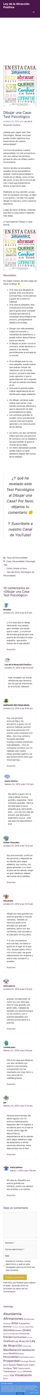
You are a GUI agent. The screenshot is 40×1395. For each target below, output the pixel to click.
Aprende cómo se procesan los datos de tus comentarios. (15, 1288)
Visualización (23, 1375)
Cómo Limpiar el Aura (17, 568)
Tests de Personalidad (17, 558)
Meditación (28, 1349)
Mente (5, 1353)
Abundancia (12, 1314)
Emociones (24, 1333)
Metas (21, 1353)
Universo (27, 1371)
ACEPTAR (20, 1393)
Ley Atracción (21, 1341)
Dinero (27, 1330)
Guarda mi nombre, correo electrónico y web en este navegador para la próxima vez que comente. (20, 1265)
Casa (9, 561)
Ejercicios (6, 1334)
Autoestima (24, 1323)
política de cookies (28, 1390)
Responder (11, 649)
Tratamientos (9, 1371)
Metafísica (14, 1353)
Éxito (5, 1378)
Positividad (23, 1357)
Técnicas (19, 1371)
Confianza (15, 1327)
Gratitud (8, 1341)
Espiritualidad (19, 1337)
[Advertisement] (20, 39)
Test (5, 565)
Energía (7, 1337)
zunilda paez (9, 1047)
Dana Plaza (29, 1327)
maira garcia (9, 986)
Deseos (18, 1330)
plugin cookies (34, 1392)
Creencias (22, 1327)
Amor (14, 1323)
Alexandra (8, 901)
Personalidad (18, 561)
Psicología (30, 561)
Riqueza (12, 1365)
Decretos (9, 1330)
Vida (12, 1375)
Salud (19, 1364)
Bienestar (7, 1326)
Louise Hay (26, 1346)
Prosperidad (11, 1361)
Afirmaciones (13, 1318)
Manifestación (12, 1350)
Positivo (31, 1357)
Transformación (24, 1368)
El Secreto (14, 1334)
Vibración (6, 1375)
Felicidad (29, 1337)
